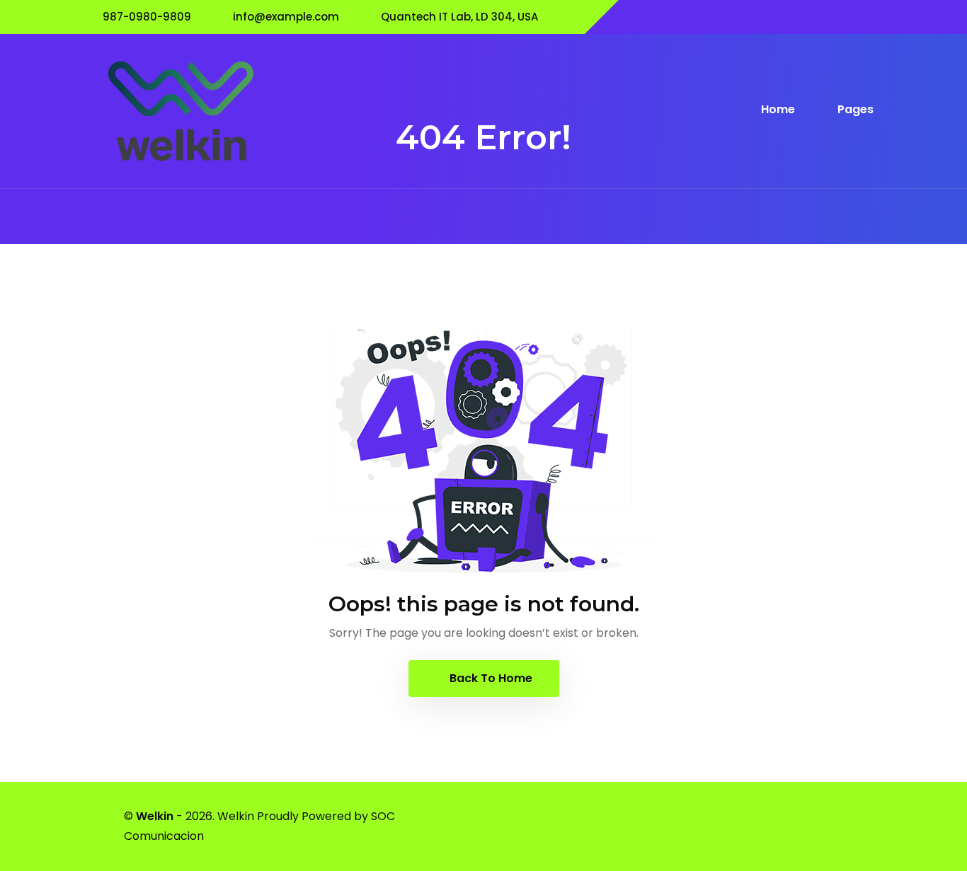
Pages (855, 109)
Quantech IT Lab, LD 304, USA (459, 16)
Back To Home (489, 678)
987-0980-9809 (147, 16)
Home (779, 109)
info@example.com (286, 16)
